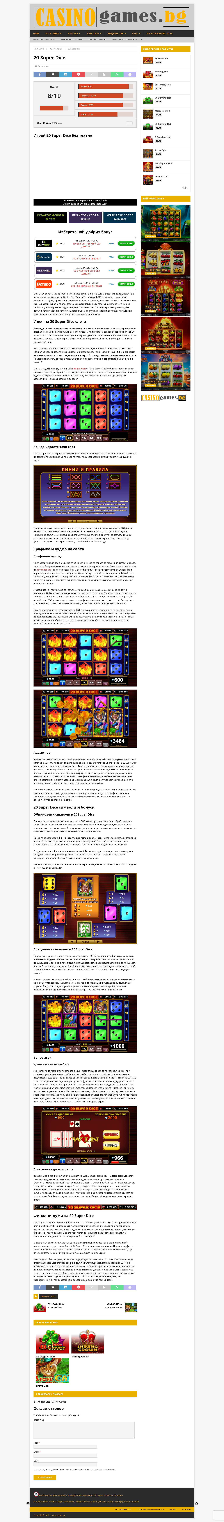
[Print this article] (104, 74)
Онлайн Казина (96, 39)
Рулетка (73, 33)
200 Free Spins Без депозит (86, 285)
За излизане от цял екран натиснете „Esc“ (85, 202)
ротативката (44, 569)
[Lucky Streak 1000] (165, 260)
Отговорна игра (123, 1509)
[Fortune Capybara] (165, 372)
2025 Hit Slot (162, 176)
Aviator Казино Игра (160, 33)
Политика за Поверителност (150, 1509)
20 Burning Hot (163, 97)
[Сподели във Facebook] (40, 74)
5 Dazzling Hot (163, 137)
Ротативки (52, 33)
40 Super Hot (162, 58)
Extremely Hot (163, 84)
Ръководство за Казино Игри (126, 39)
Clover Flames (154, 232)
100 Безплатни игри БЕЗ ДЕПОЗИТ (86, 245)
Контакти (186, 1509)
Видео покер (115, 33)
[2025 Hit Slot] (165, 298)
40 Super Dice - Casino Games (51, 1401)
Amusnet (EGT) (48, 1296)
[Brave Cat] (52, 1370)
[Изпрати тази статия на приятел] (91, 74)
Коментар (39, 1419)
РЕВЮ (111, 243)
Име (36, 1442)
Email (36, 1451)
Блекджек (93, 33)
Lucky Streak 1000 (156, 269)
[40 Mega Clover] (52, 1341)
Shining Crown (80, 1356)
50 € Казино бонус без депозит (87, 272)
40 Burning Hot (163, 123)
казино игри (79, 368)
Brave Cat (42, 1385)
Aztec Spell (161, 150)
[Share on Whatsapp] (117, 74)
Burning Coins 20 (164, 163)
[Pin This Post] (78, 74)
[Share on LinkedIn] (65, 74)
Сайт (36, 1460)
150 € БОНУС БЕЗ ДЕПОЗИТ (86, 258)
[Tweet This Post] (52, 74)
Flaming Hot (161, 71)
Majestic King (162, 110)
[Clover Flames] (165, 223)
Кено (135, 33)
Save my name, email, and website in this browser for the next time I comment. (76, 1469)
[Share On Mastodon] (130, 74)
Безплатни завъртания (44, 39)
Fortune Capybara (156, 381)
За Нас (173, 1509)
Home (36, 33)
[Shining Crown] (87, 1341)
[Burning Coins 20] (165, 335)
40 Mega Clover (45, 1356)
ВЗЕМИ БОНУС (126, 243)
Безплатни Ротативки (71, 39)
